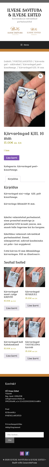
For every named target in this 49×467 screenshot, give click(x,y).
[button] (40, 76)
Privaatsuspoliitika (13, 424)
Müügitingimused (12, 427)
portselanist (33, 217)
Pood (7, 409)
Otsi (9, 440)
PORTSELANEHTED (23, 61)
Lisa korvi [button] (11, 308)
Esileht (7, 61)
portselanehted (12, 237)
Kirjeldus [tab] (13, 179)
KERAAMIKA (10, 412)
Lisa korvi (11, 158)
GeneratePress (30, 463)
